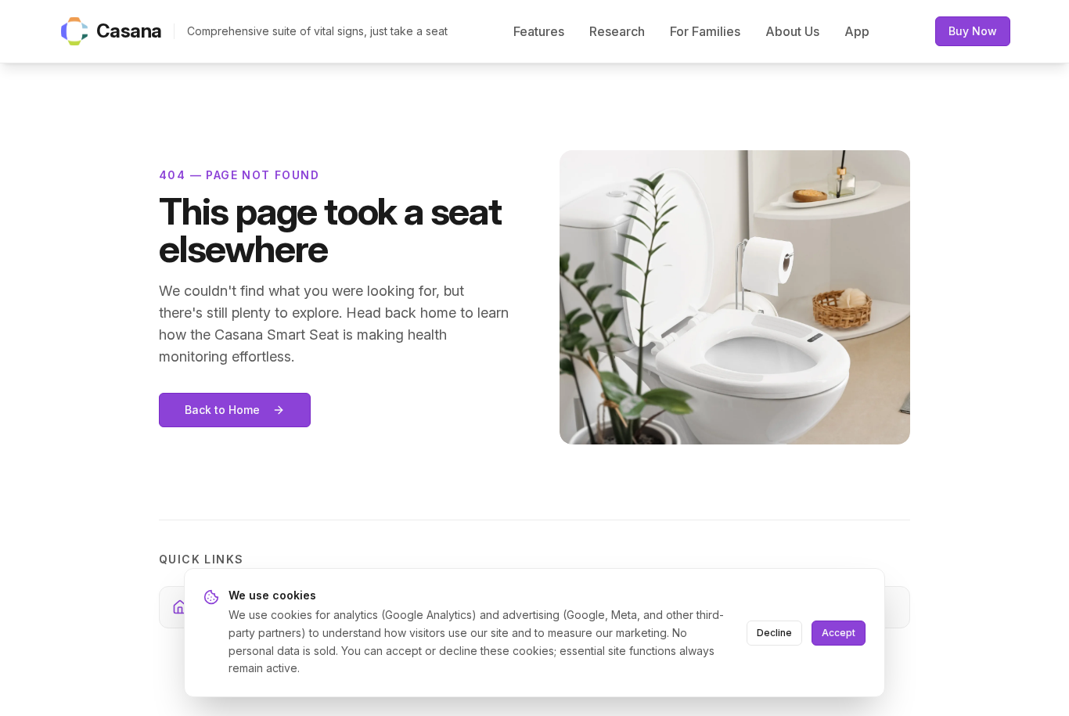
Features (538, 31)
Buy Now (972, 31)
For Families (705, 31)
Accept (838, 633)
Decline (774, 633)
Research (617, 31)
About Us (792, 31)
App (856, 31)
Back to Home (222, 409)
